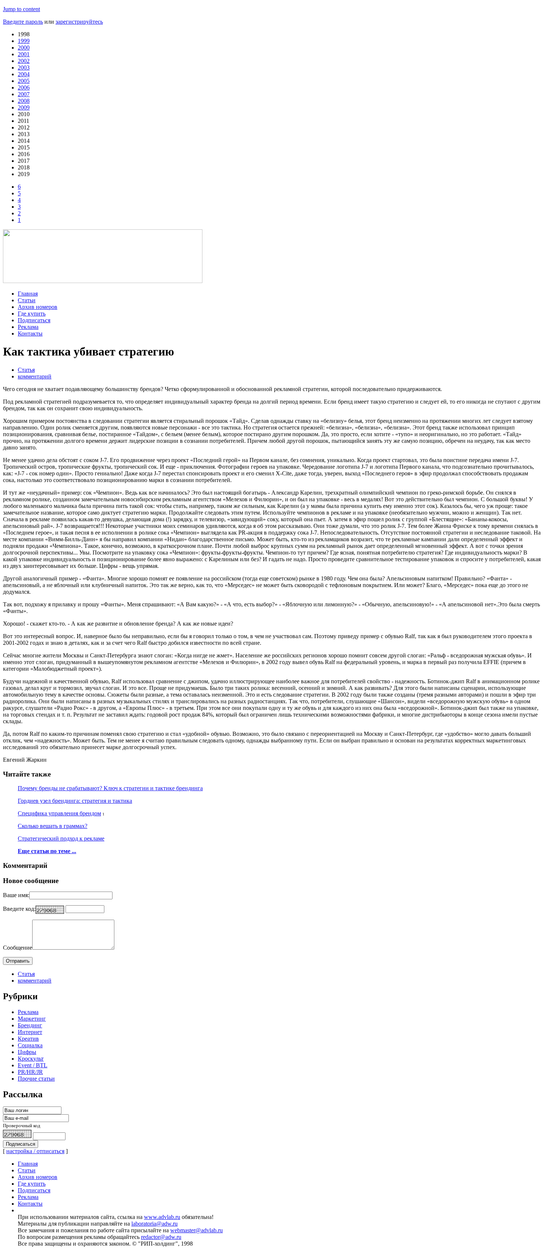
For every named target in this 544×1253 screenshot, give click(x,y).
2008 (24, 101)
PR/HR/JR (30, 1072)
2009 (24, 107)
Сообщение (17, 947)
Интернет (30, 1032)
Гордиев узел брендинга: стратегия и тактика (75, 801)
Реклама (28, 327)
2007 (24, 94)
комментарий (34, 376)
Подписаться (34, 320)
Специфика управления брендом (59, 813)
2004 (24, 74)
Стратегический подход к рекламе (61, 838)
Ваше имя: (16, 895)
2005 (24, 81)
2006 (24, 87)
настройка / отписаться (35, 1151)
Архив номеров (37, 307)
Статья (26, 370)
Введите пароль (23, 21)
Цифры (27, 1052)
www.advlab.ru (162, 1217)
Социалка (30, 1045)
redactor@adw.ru (161, 1237)
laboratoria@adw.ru (154, 1223)
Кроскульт (31, 1058)
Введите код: (19, 909)
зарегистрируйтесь (79, 21)
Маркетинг (32, 1018)
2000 (24, 47)
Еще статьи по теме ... (47, 851)
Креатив (28, 1038)
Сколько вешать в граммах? (52, 826)
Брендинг (30, 1025)
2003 (24, 67)
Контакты (30, 333)
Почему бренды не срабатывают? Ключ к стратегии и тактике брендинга (110, 788)
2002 (24, 61)
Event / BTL (32, 1065)
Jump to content (21, 9)
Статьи (27, 300)
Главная (28, 293)
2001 (24, 54)
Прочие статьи (36, 1078)
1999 (24, 41)
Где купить (32, 313)
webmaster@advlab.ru (196, 1230)
